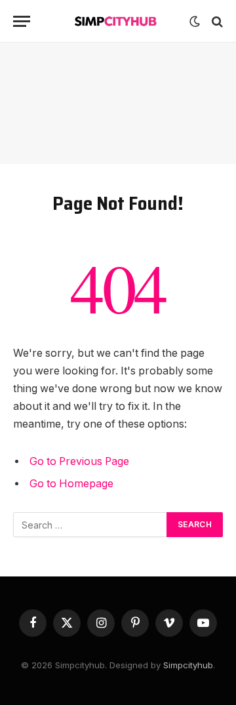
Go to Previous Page (79, 461)
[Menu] (21, 21)
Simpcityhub (188, 665)
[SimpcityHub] (118, 21)
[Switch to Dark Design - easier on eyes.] (194, 22)
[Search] (216, 21)
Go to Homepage (71, 483)
